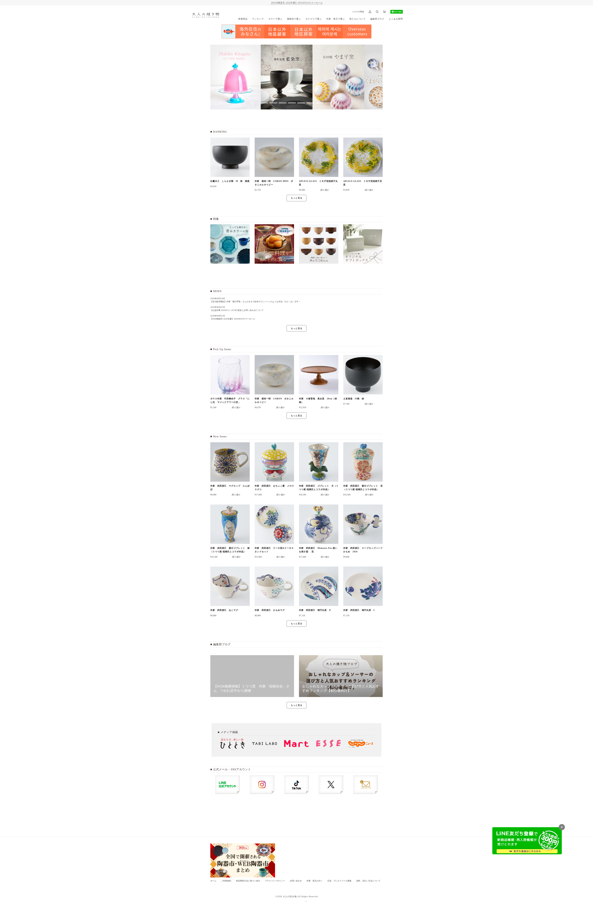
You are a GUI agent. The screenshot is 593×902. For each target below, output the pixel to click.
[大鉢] (274, 244)
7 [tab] (320, 102)
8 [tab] (329, 102)
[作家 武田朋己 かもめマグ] (274, 586)
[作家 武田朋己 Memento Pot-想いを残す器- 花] (318, 524)
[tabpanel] (236, 77)
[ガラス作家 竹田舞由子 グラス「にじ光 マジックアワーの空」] (230, 374)
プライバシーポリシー (275, 881)
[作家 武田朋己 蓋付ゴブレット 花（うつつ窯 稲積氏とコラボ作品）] (363, 462)
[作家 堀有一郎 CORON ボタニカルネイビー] (274, 374)
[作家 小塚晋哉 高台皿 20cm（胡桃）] (318, 374)
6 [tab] (310, 102)
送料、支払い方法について (368, 881)
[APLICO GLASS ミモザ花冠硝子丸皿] (318, 157)
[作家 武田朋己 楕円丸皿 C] (363, 586)
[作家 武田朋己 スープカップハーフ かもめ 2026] (363, 524)
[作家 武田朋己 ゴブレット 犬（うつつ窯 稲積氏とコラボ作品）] (318, 462)
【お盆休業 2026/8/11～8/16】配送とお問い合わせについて (237, 310)
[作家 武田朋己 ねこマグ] (230, 586)
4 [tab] (292, 102)
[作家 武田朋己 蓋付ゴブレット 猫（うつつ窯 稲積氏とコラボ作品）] (230, 524)
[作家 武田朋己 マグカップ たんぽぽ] (230, 462)
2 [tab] (273, 102)
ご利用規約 (226, 881)
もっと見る (296, 198)
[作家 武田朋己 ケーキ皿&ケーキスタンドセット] (274, 524)
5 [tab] (301, 102)
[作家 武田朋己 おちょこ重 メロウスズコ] (274, 462)
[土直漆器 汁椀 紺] (363, 374)
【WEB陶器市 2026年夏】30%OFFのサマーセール (296, 2)
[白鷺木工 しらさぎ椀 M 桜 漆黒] (230, 157)
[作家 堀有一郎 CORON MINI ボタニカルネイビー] (274, 157)
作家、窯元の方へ (315, 881)
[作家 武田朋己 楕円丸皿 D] (318, 586)
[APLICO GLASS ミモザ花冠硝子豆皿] (363, 157)
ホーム (213, 881)
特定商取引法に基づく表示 (248, 881)
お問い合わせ (296, 881)
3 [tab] (282, 102)
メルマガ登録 (358, 11)
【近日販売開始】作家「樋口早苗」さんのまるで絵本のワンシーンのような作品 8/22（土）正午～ (256, 302)
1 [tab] (264, 102)
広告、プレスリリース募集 (339, 881)
